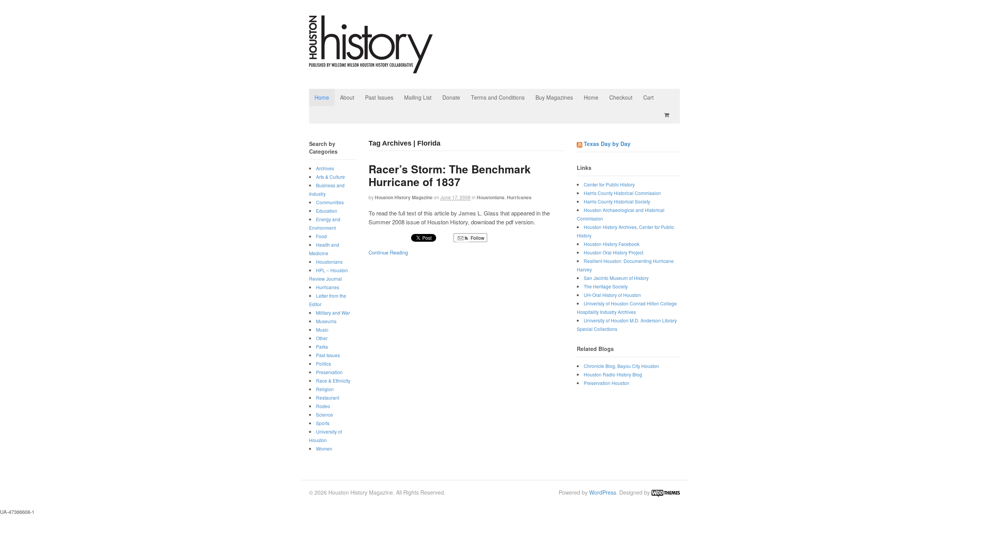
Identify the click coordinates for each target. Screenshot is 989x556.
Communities (330, 202)
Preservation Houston (606, 383)
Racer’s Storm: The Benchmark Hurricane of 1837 (450, 175)
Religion (325, 389)
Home (321, 97)
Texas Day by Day (607, 143)
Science (324, 414)
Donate (451, 97)
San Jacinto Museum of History (616, 278)
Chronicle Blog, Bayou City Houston (621, 366)
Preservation (329, 372)
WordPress (602, 492)
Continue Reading (388, 252)
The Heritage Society (606, 286)
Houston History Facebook (611, 244)
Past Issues (379, 97)
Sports (323, 423)
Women (324, 448)
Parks (322, 346)
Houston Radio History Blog (613, 374)
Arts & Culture (330, 176)
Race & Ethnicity (333, 380)
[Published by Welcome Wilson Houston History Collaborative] (371, 69)
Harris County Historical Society (617, 201)
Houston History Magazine (404, 197)
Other (322, 338)
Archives (325, 168)
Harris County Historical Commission (622, 193)
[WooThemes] (665, 492)
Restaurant (327, 397)
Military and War (333, 312)
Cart (648, 97)
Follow (476, 237)
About (347, 97)
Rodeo (323, 406)
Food (321, 236)
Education (326, 210)
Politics (323, 363)
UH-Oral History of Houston (612, 295)
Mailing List (418, 97)
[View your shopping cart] (668, 115)
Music (322, 329)
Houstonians (491, 197)
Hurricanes (519, 197)
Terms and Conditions (498, 97)
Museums (326, 321)
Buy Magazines (554, 97)
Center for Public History (609, 184)
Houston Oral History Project (613, 252)
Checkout (620, 97)
